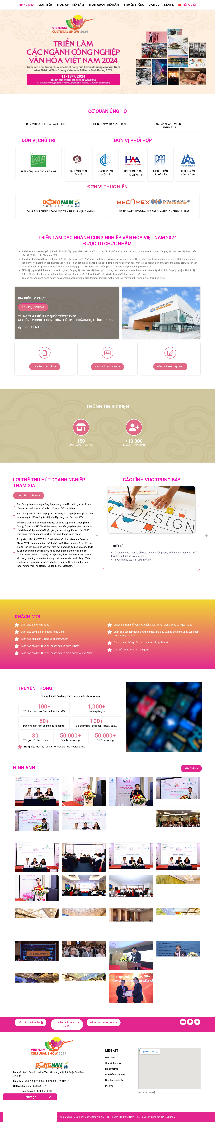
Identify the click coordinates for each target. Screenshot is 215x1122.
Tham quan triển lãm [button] (104, 4)
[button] (187, 5)
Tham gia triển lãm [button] (70, 4)
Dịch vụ (154, 4)
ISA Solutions (168, 1117)
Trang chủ (26, 4)
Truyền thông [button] (134, 4)
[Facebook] (190, 1022)
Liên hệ (169, 4)
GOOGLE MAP (32, 327)
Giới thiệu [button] (45, 4)
